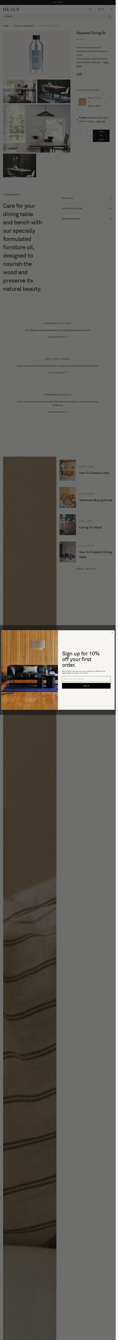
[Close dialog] (112, 632)
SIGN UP (86, 686)
